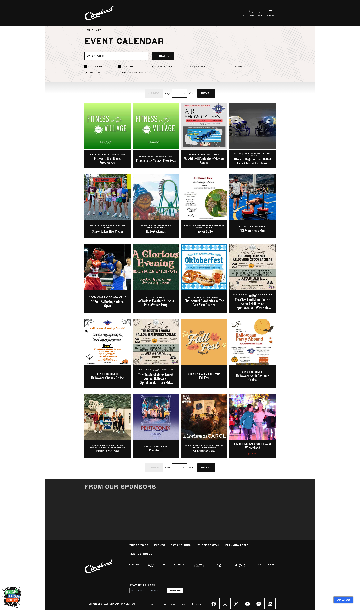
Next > (206, 93)
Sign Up (175, 590)
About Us (220, 565)
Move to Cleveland (240, 565)
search (165, 56)
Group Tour (151, 565)
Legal (184, 604)
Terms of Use (167, 604)
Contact (271, 564)
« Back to (93, 30)
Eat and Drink (181, 545)
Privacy (150, 604)
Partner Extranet (199, 565)
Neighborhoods (140, 554)
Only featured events (134, 72)
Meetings (134, 564)
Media (166, 564)
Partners (179, 564)
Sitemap (196, 604)
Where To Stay (208, 545)
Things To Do (138, 545)
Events (159, 545)
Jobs (258, 564)
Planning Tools (237, 545)
